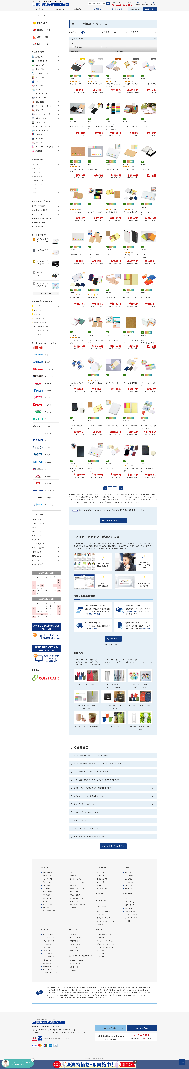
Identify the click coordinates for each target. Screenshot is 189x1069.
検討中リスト (74, 967)
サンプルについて (38, 560)
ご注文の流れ (129, 876)
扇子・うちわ (40, 138)
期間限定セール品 (43, 30)
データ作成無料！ (40, 206)
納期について (36, 535)
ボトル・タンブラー (42, 93)
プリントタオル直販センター (106, 944)
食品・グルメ (40, 110)
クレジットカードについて (51, 973)
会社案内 (73, 934)
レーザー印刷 (101, 882)
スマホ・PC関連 (41, 97)
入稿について (36, 552)
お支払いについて (38, 527)
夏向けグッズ (40, 57)
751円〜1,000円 (38, 180)
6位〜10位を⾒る (46, 293)
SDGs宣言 (100, 957)
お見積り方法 (36, 519)
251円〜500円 (37, 172)
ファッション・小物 (42, 114)
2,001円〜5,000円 (38, 188)
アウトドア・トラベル (43, 106)
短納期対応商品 (39, 222)
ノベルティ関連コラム (104, 934)
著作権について (130, 888)
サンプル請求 (136, 9)
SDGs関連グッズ (41, 61)
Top (182, 1062)
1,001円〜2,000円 (38, 184)
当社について (73, 930)
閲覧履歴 (100, 924)
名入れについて (37, 539)
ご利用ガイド (127, 868)
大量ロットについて (41, 226)
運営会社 (100, 938)
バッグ (37, 81)
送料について (36, 531)
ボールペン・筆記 (42, 73)
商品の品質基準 (37, 564)
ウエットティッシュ (49, 876)
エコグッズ (39, 65)
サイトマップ (74, 947)
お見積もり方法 (48, 934)
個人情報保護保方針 (76, 944)
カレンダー (39, 143)
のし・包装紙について (40, 544)
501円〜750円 (37, 176)
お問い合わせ (150, 9)
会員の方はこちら (111, 644)
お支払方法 (128, 879)
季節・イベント (43, 44)
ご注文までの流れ (38, 523)
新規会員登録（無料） (77, 961)
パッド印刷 (100, 873)
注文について (45, 930)
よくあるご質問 (117, 9)
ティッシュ (39, 85)
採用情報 (100, 954)
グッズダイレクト (103, 950)
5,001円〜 (35, 193)
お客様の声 (98, 9)
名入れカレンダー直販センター (107, 941)
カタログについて (75, 938)
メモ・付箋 (39, 77)
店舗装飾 (38, 151)
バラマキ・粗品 (43, 37)
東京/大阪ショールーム (42, 218)
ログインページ (75, 964)
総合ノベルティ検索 (103, 911)
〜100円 (35, 164)
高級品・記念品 (41, 118)
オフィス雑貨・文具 (42, 130)
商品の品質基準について (50, 966)
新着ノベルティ (42, 23)
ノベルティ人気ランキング (105, 921)
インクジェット (102, 888)
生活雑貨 (38, 134)
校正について (36, 556)
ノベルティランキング (104, 947)
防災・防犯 (39, 102)
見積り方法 (128, 873)
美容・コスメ (40, 122)
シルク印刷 (100, 876)
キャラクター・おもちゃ (44, 147)
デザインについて (38, 548)
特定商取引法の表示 (76, 941)
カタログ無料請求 (40, 210)
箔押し (99, 885)
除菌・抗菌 (39, 69)
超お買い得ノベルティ (104, 918)
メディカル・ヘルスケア (44, 126)
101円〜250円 (37, 168)
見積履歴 (73, 970)
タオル (37, 89)
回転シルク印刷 (102, 879)
